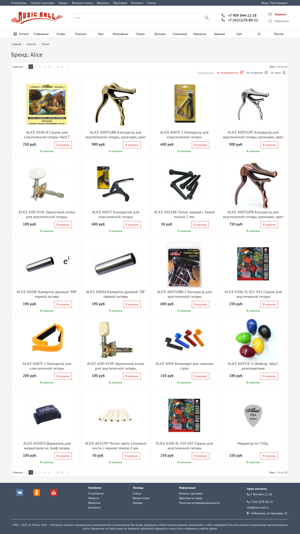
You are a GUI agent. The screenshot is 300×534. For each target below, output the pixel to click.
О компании (19, 3)
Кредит (63, 3)
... (53, 66)
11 (57, 66)
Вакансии (103, 3)
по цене (278, 72)
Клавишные (41, 34)
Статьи (151, 3)
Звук (101, 34)
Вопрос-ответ (141, 498)
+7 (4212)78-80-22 (240, 20)
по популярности (230, 72)
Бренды (138, 503)
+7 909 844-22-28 (239, 15)
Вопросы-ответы (82, 3)
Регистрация (278, 3)
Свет (239, 34)
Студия (140, 34)
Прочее (278, 34)
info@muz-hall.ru (258, 507)
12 (62, 66)
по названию (257, 72)
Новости (93, 498)
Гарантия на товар (190, 498)
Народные (199, 34)
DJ (259, 34)
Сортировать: (206, 73)
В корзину (63, 145)
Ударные (219, 34)
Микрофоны (120, 34)
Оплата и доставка (42, 3)
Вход (264, 3)
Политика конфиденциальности (199, 503)
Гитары (61, 34)
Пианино (81, 34)
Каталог (24, 34)
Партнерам (120, 3)
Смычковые (180, 34)
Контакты (137, 3)
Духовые (160, 34)
